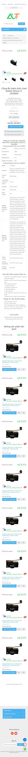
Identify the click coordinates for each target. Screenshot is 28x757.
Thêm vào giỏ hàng (16, 126)
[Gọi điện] (25, 750)
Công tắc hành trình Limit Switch (11, 317)
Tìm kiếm (21, 23)
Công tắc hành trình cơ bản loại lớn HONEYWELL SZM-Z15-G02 (12, 448)
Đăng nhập (10, 4)
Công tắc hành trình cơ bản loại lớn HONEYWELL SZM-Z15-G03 (12, 534)
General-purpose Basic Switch (12, 319)
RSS (12, 733)
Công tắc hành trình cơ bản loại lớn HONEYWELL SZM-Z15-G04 (12, 621)
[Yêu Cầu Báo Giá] (25, 739)
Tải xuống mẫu (15, 117)
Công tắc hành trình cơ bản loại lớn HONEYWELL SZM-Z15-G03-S (12, 578)
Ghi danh (4, 4)
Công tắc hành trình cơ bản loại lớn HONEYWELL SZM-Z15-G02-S (12, 491)
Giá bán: (10, 123)
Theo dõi (20, 744)
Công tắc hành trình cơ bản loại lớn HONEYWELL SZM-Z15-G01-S (12, 404)
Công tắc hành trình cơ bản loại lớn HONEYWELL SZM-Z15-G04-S (12, 664)
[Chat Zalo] (24, 745)
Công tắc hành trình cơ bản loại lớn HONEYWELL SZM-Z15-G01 (12, 361)
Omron (17, 111)
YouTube (15, 733)
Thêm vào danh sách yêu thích (14, 131)
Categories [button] (6, 29)
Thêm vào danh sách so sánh (14, 134)
